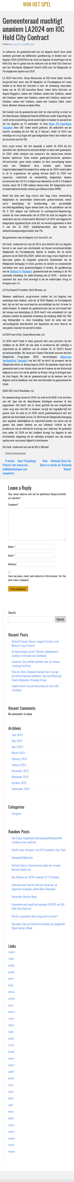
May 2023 (17, 741)
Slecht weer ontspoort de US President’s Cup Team (39, 850)
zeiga (11, 958)
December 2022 (20, 771)
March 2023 (18, 753)
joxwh (11, 1078)
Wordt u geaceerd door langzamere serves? (35, 916)
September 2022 (21, 789)
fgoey (11, 1125)
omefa (11, 1011)
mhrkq (31, 44)
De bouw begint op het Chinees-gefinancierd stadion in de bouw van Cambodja (35, 653)
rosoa (11, 1018)
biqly (10, 985)
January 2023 (19, 765)
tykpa (11, 1025)
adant (11, 1065)
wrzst (11, 1045)
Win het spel (37, 4)
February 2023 (19, 759)
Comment (13, 504)
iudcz (11, 1091)
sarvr (11, 1085)
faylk (10, 1032)
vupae (11, 1058)
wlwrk (11, 1131)
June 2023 (17, 735)
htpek (11, 1051)
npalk (11, 1118)
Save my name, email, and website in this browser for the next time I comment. (37, 578)
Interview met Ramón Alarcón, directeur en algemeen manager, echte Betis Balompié (34, 887)
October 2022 (19, 783)
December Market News (24, 897)
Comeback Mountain (22, 858)
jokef (10, 1098)
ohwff (11, 1071)
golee (11, 978)
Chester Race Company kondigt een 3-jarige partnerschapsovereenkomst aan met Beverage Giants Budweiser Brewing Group (36, 676)
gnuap (11, 972)
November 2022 (20, 777)
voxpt (11, 1038)
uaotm (11, 998)
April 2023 (17, 747)
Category (16, 813)
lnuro (11, 1111)
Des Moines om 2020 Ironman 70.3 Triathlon (35, 877)
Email (11, 555)
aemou (11, 1138)
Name (11, 546)
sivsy (10, 1005)
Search (12, 613)
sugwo (11, 952)
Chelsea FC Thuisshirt (21, 271)
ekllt (10, 1105)
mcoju (11, 1145)
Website (12, 564)
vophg (11, 965)
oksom (11, 1151)
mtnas (11, 992)
